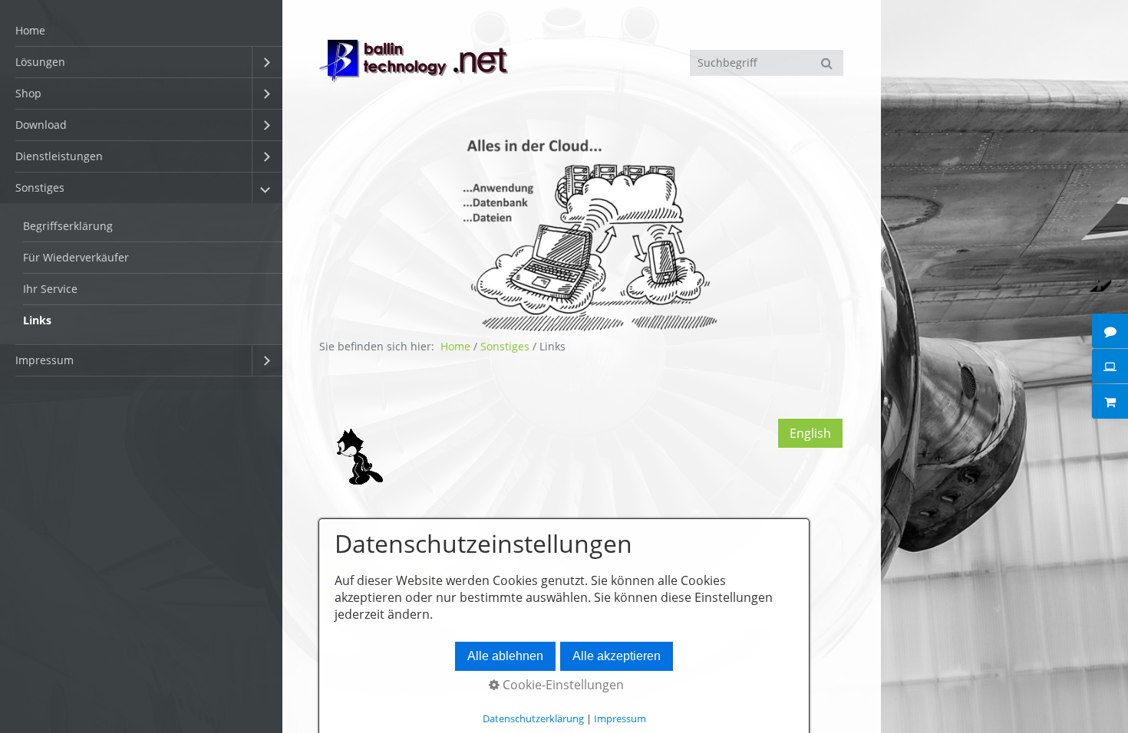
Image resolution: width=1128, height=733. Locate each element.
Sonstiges (39, 187)
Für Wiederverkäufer (76, 257)
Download (41, 124)
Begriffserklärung (68, 226)
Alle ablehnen (505, 655)
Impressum (44, 360)
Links (37, 320)
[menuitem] (141, 31)
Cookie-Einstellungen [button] (562, 684)
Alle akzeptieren (616, 655)
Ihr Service (50, 288)
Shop (28, 93)
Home (30, 30)
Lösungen (40, 61)
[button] (810, 433)
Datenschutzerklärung (533, 718)
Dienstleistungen (59, 156)
